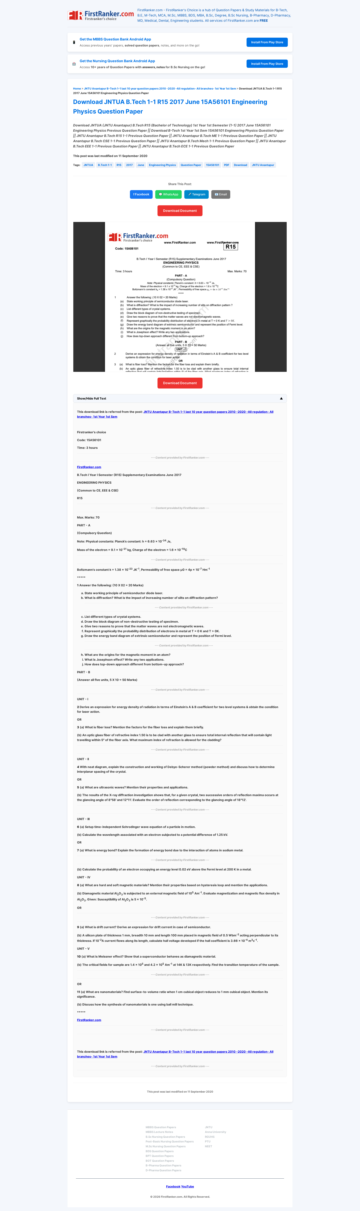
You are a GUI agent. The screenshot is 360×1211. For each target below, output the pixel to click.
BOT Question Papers (160, 1160)
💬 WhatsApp (168, 194)
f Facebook (141, 194)
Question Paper (191, 165)
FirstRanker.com (89, 467)
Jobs (247, 1120)
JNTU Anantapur (263, 165)
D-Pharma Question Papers (163, 1170)
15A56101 (212, 165)
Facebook (173, 1186)
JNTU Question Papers (116, 1120)
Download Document (180, 211)
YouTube (187, 1186)
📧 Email (221, 194)
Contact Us (273, 1120)
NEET (208, 1146)
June (141, 165)
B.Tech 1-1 (105, 165)
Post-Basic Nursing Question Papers (170, 1141)
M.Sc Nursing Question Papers (166, 1146)
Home (77, 88)
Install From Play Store (267, 42)
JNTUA (88, 165)
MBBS (150, 1120)
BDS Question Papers (160, 1151)
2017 (129, 165)
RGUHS (209, 1136)
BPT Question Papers (160, 1155)
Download (240, 165)
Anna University (215, 1131)
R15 (119, 165)
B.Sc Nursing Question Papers (165, 1136)
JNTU (208, 1127)
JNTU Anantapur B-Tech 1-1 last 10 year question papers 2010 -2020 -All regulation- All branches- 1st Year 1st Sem (160, 88)
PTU (208, 1141)
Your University (218, 1120)
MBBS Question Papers (161, 1127)
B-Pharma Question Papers (163, 1165)
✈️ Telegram (196, 194)
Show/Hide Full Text (91, 398)
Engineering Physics (162, 165)
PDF (226, 165)
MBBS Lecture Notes (159, 1131)
